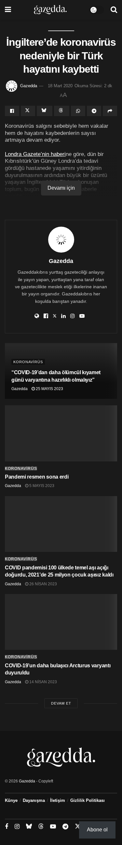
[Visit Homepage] (50, 9)
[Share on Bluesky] (44, 111)
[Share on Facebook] (12, 111)
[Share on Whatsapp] (78, 111)
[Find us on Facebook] (6, 826)
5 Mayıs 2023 (41, 485)
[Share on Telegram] (94, 111)
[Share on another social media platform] (110, 111)
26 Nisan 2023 (42, 584)
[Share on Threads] (62, 111)
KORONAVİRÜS (28, 362)
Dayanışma (34, 800)
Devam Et (61, 703)
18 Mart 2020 (60, 85)
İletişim (57, 800)
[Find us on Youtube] (53, 826)
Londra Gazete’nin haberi (35, 154)
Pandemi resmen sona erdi (36, 477)
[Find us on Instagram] (17, 826)
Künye (11, 800)
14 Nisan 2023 (42, 682)
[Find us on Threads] (41, 826)
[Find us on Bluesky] (29, 826)
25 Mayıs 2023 (49, 389)
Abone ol (97, 829)
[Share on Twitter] (28, 111)
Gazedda (28, 85)
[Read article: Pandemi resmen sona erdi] (61, 433)
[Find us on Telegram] (65, 826)
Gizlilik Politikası (87, 800)
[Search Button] (114, 9)
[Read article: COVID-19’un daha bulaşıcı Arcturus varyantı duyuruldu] (61, 622)
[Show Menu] (8, 9)
